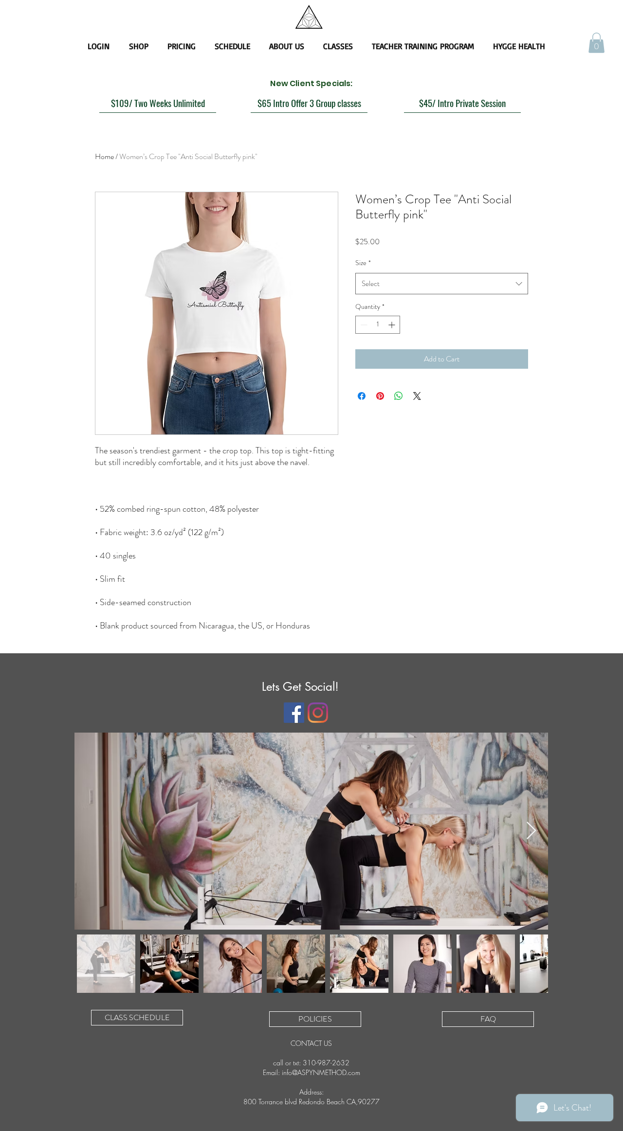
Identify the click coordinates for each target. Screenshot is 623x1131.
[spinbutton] (377, 324)
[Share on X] (417, 396)
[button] (596, 43)
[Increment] (392, 324)
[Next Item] (531, 831)
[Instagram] (318, 712)
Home (104, 156)
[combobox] (441, 283)
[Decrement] (363, 324)
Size (363, 263)
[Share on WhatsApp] (398, 396)
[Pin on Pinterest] (380, 396)
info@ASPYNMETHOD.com (321, 1072)
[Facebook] (294, 712)
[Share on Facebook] (361, 396)
